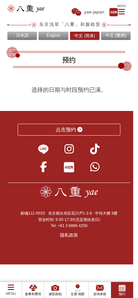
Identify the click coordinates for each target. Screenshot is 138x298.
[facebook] (43, 169)
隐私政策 (69, 235)
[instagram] (69, 151)
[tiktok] (94, 151)
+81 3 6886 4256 (73, 226)
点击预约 (66, 129)
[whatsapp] (94, 169)
